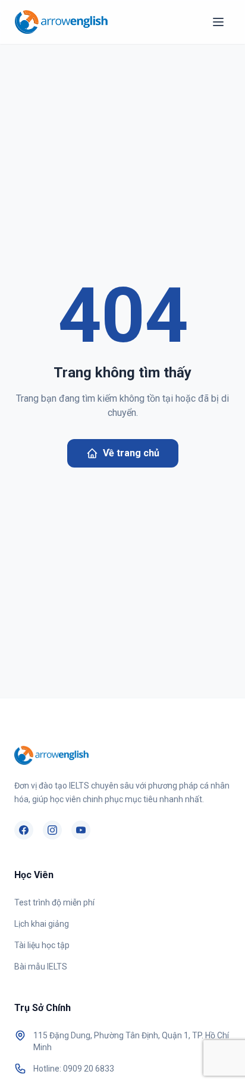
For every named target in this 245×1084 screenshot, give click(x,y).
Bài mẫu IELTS (40, 966)
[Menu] (218, 22)
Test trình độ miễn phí (54, 902)
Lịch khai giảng (41, 924)
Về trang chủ (131, 453)
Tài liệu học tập (42, 945)
